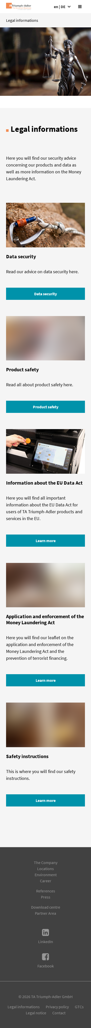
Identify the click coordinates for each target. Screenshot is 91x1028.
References (45, 890)
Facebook (45, 965)
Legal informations (24, 1006)
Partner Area (45, 913)
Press (45, 897)
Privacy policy (57, 1006)
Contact (58, 1012)
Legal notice (36, 1012)
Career (45, 880)
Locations (45, 868)
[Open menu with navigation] (80, 7)
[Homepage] (18, 6)
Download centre (45, 907)
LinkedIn (45, 941)
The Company (45, 862)
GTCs (79, 1006)
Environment (46, 874)
